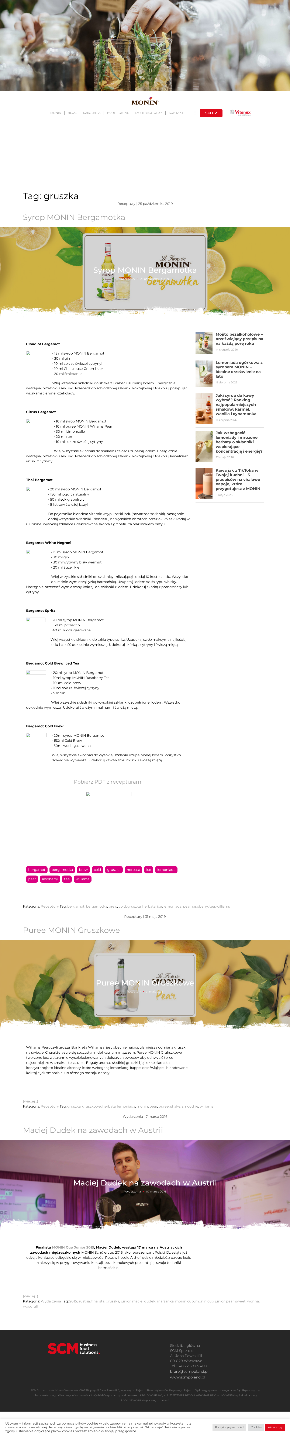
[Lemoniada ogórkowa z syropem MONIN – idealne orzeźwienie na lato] (204, 373)
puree (164, 1106)
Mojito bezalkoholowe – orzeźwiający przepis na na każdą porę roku (239, 339)
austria (84, 1301)
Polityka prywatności (229, 1427)
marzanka (165, 1301)
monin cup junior (210, 1301)
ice (148, 870)
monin (142, 1106)
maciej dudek (143, 1301)
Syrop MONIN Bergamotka (74, 217)
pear (32, 879)
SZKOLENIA (91, 113)
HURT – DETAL (118, 113)
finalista (97, 1301)
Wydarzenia (132, 1191)
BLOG (72, 113)
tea (67, 879)
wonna (253, 1301)
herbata (133, 870)
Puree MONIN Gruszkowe (71, 930)
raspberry (50, 879)
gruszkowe (91, 1106)
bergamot (36, 870)
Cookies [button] (256, 1427)
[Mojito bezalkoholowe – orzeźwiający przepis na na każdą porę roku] (204, 343)
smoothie (190, 1106)
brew (83, 870)
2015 (73, 1301)
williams (82, 879)
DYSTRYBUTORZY (148, 113)
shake (175, 1106)
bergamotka (62, 870)
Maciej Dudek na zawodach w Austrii (93, 1130)
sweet (240, 1301)
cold (97, 870)
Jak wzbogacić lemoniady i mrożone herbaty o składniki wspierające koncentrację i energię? (239, 442)
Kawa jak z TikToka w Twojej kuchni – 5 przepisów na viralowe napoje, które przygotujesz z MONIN (238, 479)
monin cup (184, 1301)
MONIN (55, 113)
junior (126, 1301)
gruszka (114, 870)
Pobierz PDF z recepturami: (109, 782)
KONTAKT (176, 113)
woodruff (30, 1306)
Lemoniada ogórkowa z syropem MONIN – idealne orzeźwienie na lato (239, 369)
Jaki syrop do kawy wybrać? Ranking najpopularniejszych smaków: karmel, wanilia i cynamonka (236, 404)
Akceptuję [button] (275, 1427)
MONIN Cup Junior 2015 (73, 1247)
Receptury (128, 278)
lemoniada (166, 870)
